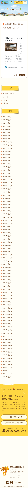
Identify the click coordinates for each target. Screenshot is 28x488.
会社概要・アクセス (15, 477)
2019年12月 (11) (7, 367)
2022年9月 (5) (7, 264)
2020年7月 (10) (7, 345)
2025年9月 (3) (7, 151)
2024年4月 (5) (7, 204)
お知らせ (5, 100)
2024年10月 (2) (7, 185)
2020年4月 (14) (7, 355)
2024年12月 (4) (7, 179)
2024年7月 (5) (7, 195)
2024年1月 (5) (7, 214)
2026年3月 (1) (7, 132)
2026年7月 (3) (7, 120)
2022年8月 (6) (7, 267)
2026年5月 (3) (7, 126)
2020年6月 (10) (7, 349)
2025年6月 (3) (7, 160)
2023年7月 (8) (7, 233)
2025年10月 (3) (7, 148)
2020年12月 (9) (7, 330)
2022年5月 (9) (7, 276)
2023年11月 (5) (7, 220)
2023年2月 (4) (7, 248)
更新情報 (5, 103)
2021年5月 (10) (7, 314)
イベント (5, 97)
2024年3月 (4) (7, 207)
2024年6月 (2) (7, 198)
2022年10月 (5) (7, 261)
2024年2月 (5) (7, 211)
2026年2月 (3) (7, 135)
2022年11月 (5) (7, 258)
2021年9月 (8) (7, 302)
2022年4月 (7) (7, 280)
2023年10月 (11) (7, 223)
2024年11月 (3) (7, 182)
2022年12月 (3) (7, 254)
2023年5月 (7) (7, 239)
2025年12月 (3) (7, 142)
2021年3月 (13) (7, 320)
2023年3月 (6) (7, 245)
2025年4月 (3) (7, 167)
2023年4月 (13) (7, 242)
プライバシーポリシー (16, 475)
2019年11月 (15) (7, 370)
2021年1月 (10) (7, 327)
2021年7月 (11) (7, 308)
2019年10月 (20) (7, 374)
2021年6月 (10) (7, 311)
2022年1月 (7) (7, 289)
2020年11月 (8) (7, 333)
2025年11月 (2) (7, 145)
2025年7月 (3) (7, 157)
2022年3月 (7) (7, 283)
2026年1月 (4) (7, 138)
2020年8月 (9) (7, 342)
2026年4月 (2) (7, 129)
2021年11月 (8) (7, 295)
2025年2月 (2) (7, 173)
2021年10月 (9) (7, 298)
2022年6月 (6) (7, 273)
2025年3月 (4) (7, 170)
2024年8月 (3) (7, 192)
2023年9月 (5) (7, 226)
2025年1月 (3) (7, 176)
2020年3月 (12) (7, 358)
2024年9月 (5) (7, 189)
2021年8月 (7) (7, 305)
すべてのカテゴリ (8, 94)
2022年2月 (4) (7, 286)
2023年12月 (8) (7, 217)
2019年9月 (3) (7, 377)
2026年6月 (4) (7, 123)
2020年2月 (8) (7, 361)
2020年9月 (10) (7, 339)
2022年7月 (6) (7, 270)
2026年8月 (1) (7, 117)
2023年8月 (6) (7, 229)
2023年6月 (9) (7, 236)
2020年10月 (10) (7, 336)
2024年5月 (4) (7, 201)
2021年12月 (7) (7, 292)
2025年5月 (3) (7, 164)
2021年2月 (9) (7, 323)
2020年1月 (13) (7, 364)
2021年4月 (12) (7, 317)
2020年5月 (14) (7, 352)
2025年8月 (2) (7, 154)
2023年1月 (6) (7, 251)
